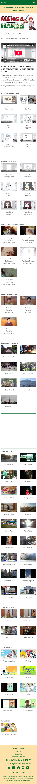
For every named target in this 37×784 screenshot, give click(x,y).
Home (2, 34)
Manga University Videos (15, 34)
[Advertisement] (18, 430)
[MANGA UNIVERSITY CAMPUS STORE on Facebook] (13, 768)
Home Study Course (18, 757)
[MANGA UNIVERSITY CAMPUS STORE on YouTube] (27, 768)
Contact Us (18, 754)
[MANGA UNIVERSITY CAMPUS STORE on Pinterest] (18, 768)
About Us (18, 751)
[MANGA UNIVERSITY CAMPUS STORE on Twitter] (9, 768)
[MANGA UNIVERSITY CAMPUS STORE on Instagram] (23, 768)
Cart (34, 2)
